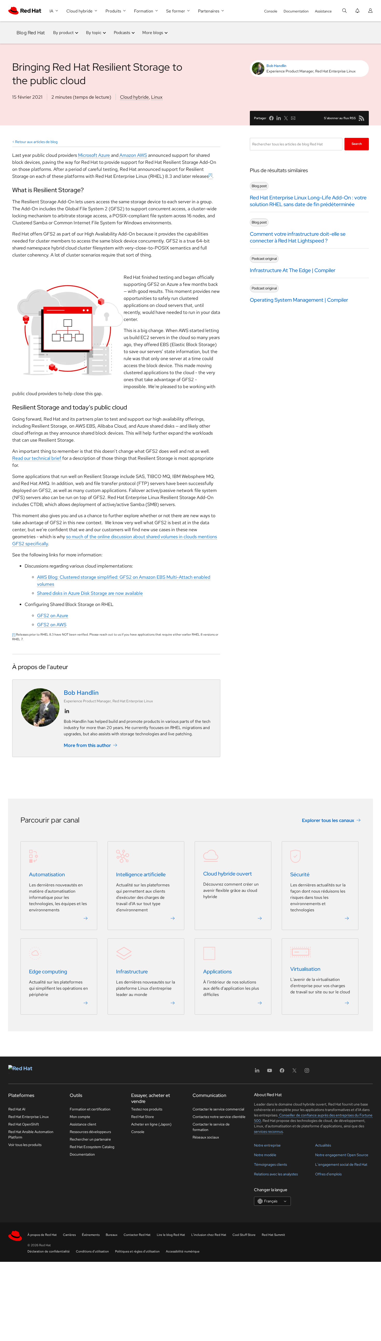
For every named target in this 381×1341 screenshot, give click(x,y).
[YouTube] (269, 1072)
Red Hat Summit (273, 1235)
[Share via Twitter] (286, 118)
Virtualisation (305, 969)
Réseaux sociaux (206, 1137)
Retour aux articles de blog (36, 141)
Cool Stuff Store (244, 1235)
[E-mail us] (293, 118)
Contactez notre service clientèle (219, 1116)
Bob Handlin (276, 65)
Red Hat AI (16, 1109)
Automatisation (47, 874)
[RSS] (361, 118)
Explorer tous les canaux (328, 820)
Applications (217, 971)
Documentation (296, 11)
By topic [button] (93, 32)
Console (270, 11)
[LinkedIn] (257, 1072)
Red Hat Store (142, 1116)
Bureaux (111, 1235)
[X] (294, 1072)
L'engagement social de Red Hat (341, 1164)
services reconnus (268, 1131)
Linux (157, 97)
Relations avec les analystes (276, 1174)
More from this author (87, 745)
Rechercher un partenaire (90, 1139)
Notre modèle (265, 1155)
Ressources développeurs (90, 1131)
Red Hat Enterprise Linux (28, 1116)
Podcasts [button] (122, 32)
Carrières (69, 1235)
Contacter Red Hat (137, 1235)
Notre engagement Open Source (341, 1155)
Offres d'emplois (328, 1174)
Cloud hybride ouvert (227, 874)
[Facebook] (282, 1072)
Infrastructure (132, 971)
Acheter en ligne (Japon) (151, 1124)
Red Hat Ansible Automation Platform (30, 1134)
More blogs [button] (152, 32)
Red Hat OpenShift (23, 1124)
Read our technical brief (36, 458)
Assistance (323, 11)
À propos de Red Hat (42, 1235)
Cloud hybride (134, 97)
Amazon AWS (133, 155)
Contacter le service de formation (211, 1127)
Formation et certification (90, 1109)
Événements (91, 1235)
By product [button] (63, 32)
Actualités (323, 1145)
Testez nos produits (146, 1109)
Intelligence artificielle (141, 874)
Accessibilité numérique (183, 1251)
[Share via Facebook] (271, 118)
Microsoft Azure (94, 155)
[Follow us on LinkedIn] (67, 711)
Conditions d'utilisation (92, 1251)
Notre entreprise (267, 1145)
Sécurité (299, 874)
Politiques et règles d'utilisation (137, 1251)
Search (357, 144)
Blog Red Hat (31, 33)
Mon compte (80, 1116)
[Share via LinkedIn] (279, 118)
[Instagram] (307, 1072)
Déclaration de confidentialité (48, 1251)
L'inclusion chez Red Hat (208, 1235)
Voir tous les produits (24, 1144)
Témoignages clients (270, 1164)
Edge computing (48, 971)
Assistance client (83, 1124)
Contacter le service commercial (218, 1109)
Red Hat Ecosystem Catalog (92, 1146)
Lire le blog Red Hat (171, 1235)
